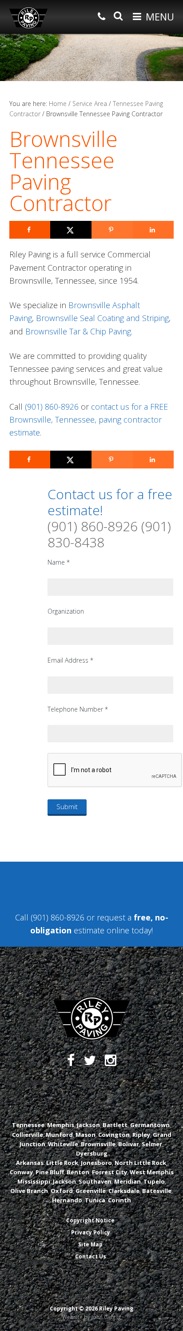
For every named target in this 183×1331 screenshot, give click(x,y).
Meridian (127, 1181)
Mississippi (33, 1181)
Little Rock (62, 1163)
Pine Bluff (50, 1172)
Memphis (60, 1125)
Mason (85, 1135)
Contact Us (90, 1256)
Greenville (91, 1191)
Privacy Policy (90, 1232)
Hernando (67, 1200)
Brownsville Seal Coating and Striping (102, 318)
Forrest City (109, 1172)
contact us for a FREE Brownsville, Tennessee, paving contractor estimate (88, 419)
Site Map (90, 1244)
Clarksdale (123, 1191)
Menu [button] (160, 16)
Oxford (62, 1191)
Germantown (150, 1125)
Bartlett (115, 1125)
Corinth (119, 1200)
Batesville (156, 1191)
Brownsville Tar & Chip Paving (78, 331)
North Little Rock (140, 1163)
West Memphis (152, 1172)
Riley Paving (28, 18)
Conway (21, 1172)
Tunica (95, 1200)
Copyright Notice (90, 1220)
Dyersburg (91, 1153)
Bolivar (128, 1144)
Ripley (141, 1135)
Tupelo (154, 1181)
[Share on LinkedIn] (153, 230)
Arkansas (30, 1163)
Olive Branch (29, 1191)
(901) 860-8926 (52, 406)
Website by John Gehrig (91, 1317)
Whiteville (63, 1144)
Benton (78, 1172)
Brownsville (98, 1144)
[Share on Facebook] (30, 230)
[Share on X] (71, 230)
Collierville (27, 1135)
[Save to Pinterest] (112, 230)
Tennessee (28, 1125)
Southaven (95, 1181)
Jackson (88, 1125)
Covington (114, 1135)
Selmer (152, 1144)
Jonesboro (96, 1163)
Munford (59, 1135)
